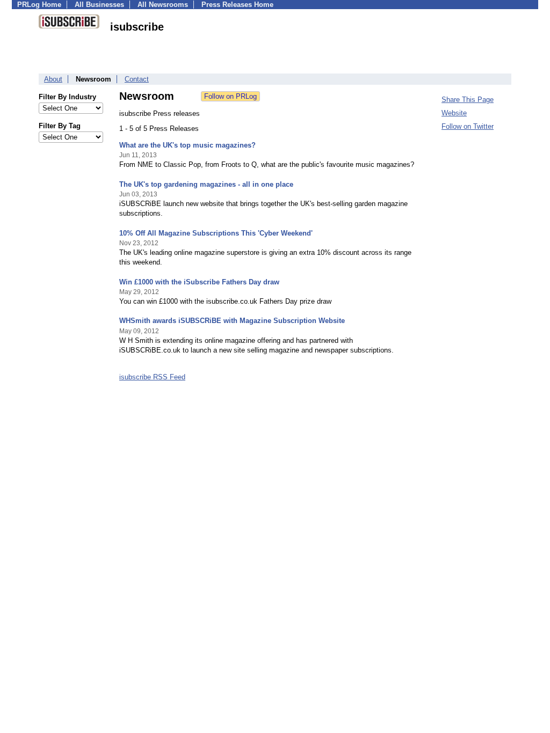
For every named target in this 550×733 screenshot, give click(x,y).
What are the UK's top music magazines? (187, 145)
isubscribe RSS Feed (152, 377)
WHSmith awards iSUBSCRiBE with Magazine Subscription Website (232, 321)
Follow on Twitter (468, 126)
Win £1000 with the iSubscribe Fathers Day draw (199, 282)
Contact (137, 79)
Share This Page (468, 100)
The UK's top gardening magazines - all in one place (206, 184)
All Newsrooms (163, 5)
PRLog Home (39, 5)
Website (454, 113)
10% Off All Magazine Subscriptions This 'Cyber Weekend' (216, 233)
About (53, 79)
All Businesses (99, 5)
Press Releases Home (237, 5)
